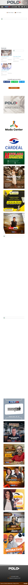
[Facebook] (22, 7)
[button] (2, 6)
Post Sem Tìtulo (5, 56)
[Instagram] (24, 7)
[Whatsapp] (27, 7)
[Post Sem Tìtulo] (6, 53)
